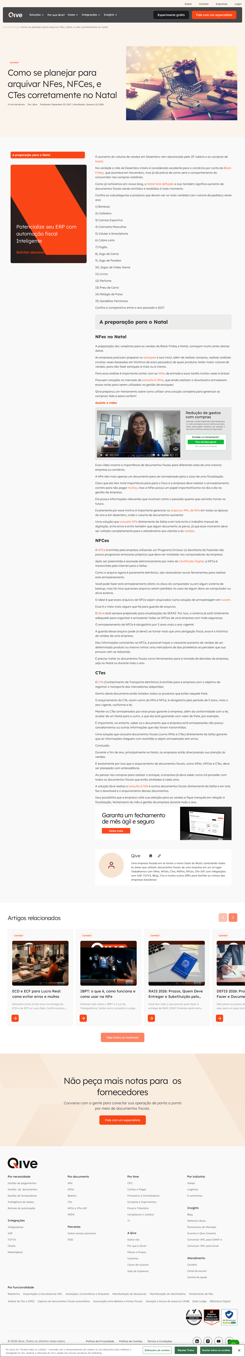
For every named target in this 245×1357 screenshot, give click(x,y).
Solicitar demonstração (35, 252)
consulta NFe (128, 521)
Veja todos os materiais (123, 1037)
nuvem (225, 600)
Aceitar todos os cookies (216, 1350)
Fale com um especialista (214, 15)
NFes (161, 373)
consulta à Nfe (138, 786)
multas (132, 487)
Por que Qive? (56, 14)
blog (15, 27)
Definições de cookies (157, 1350)
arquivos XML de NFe (185, 510)
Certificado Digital (191, 561)
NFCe (101, 550)
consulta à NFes (153, 380)
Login (238, 4)
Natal (99, 161)
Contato (204, 4)
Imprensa (221, 4)
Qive (101, 613)
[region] (122, 1350)
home (6, 27)
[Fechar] (239, 1350)
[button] (37, 15)
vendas (189, 531)
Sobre (188, 4)
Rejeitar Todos (186, 1350)
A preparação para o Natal (31, 155)
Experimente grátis (171, 15)
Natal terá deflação (160, 184)
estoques (149, 357)
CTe (100, 682)
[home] (15, 15)
